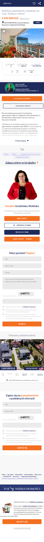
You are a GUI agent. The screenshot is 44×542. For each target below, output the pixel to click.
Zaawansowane (22, 528)
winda (6, 154)
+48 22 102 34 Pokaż (22, 239)
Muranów (16, 476)
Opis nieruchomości (22, 98)
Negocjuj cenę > (25, 18)
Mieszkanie (18, 474)
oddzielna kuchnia (22, 157)
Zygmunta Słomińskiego (28, 476)
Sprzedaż (10, 474)
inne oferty (22, 218)
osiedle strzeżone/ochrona (30, 154)
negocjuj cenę (22, 232)
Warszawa (38, 474)
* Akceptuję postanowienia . (20, 307)
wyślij (22, 324)
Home (4, 474)
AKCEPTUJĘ (22, 521)
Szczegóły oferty (23, 106)
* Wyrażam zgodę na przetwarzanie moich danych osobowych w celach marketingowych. (21, 311)
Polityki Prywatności (29, 307)
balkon (14, 154)
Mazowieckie (28, 474)
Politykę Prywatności (36, 502)
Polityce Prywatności (30, 506)
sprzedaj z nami (23, 225)
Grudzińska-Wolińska (22, 206)
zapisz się (22, 448)
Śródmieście (7, 476)
